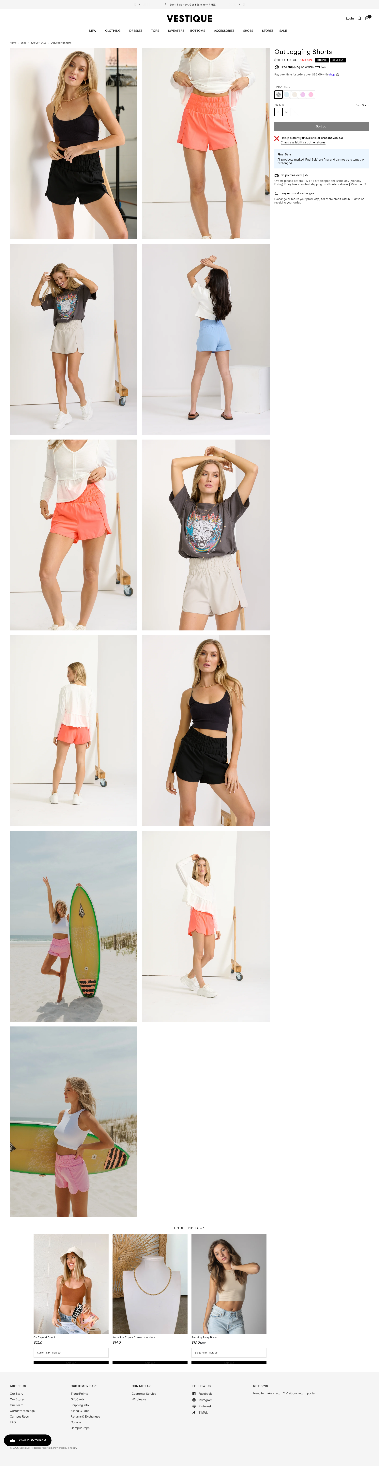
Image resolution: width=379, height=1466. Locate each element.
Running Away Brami (204, 1337)
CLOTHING (112, 31)
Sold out (71, 1362)
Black (278, 94)
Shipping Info (80, 1405)
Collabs (76, 1422)
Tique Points (79, 1393)
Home (13, 42)
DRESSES (135, 31)
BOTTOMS (197, 31)
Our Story (16, 1393)
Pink (311, 94)
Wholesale (139, 1399)
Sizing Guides (80, 1411)
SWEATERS (176, 31)
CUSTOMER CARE (84, 1386)
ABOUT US (18, 1386)
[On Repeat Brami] (71, 1284)
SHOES (248, 31)
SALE (283, 31)
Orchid (303, 94)
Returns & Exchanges (85, 1416)
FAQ (13, 1422)
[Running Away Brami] (228, 1284)
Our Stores (17, 1399)
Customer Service (144, 1393)
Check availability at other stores (303, 142)
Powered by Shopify (65, 1447)
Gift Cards (77, 1399)
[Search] (359, 18)
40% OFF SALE (38, 42)
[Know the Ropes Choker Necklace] (150, 1284)
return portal (306, 1393)
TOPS (155, 31)
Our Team (16, 1405)
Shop (23, 42)
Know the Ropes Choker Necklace (134, 1337)
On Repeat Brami (44, 1337)
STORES (267, 31)
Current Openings (22, 1411)
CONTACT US (142, 1386)
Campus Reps (19, 1416)
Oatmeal (295, 94)
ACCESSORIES (224, 31)
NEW (92, 31)
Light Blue (286, 94)
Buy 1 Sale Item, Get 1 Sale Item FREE (193, 4)
